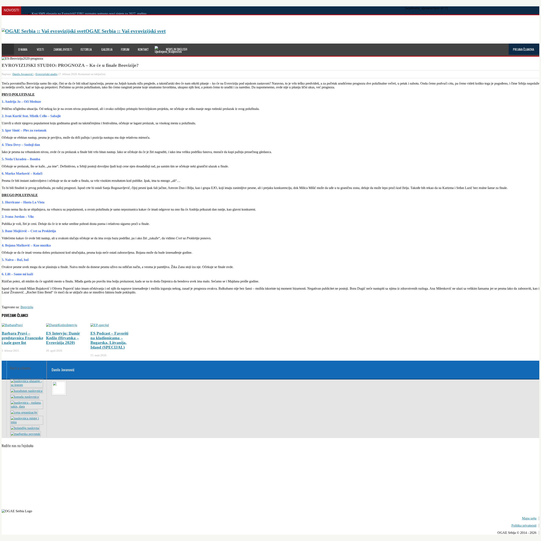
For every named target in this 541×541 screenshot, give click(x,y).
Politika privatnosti (523, 525)
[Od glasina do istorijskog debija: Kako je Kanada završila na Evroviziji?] (25, 397)
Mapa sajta (529, 518)
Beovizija (26, 307)
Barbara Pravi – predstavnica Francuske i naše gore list (22, 338)
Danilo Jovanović (22, 74)
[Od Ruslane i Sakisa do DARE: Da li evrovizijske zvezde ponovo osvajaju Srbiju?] (26, 406)
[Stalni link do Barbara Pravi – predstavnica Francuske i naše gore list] (12, 325)
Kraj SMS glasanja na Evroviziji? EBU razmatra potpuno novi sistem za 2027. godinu (89, 13)
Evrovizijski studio (46, 74)
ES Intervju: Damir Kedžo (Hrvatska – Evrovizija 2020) (63, 338)
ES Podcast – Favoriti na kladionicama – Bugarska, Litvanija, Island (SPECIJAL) (109, 340)
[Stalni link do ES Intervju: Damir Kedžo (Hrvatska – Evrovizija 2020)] (61, 325)
